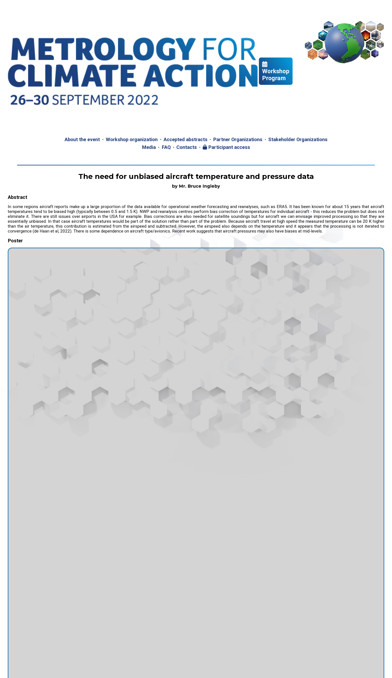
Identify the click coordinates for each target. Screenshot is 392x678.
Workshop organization (132, 139)
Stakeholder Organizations (297, 139)
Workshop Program (275, 75)
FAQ (166, 147)
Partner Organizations (237, 139)
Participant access (228, 147)
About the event (82, 139)
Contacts (186, 147)
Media (149, 147)
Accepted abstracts (185, 139)
